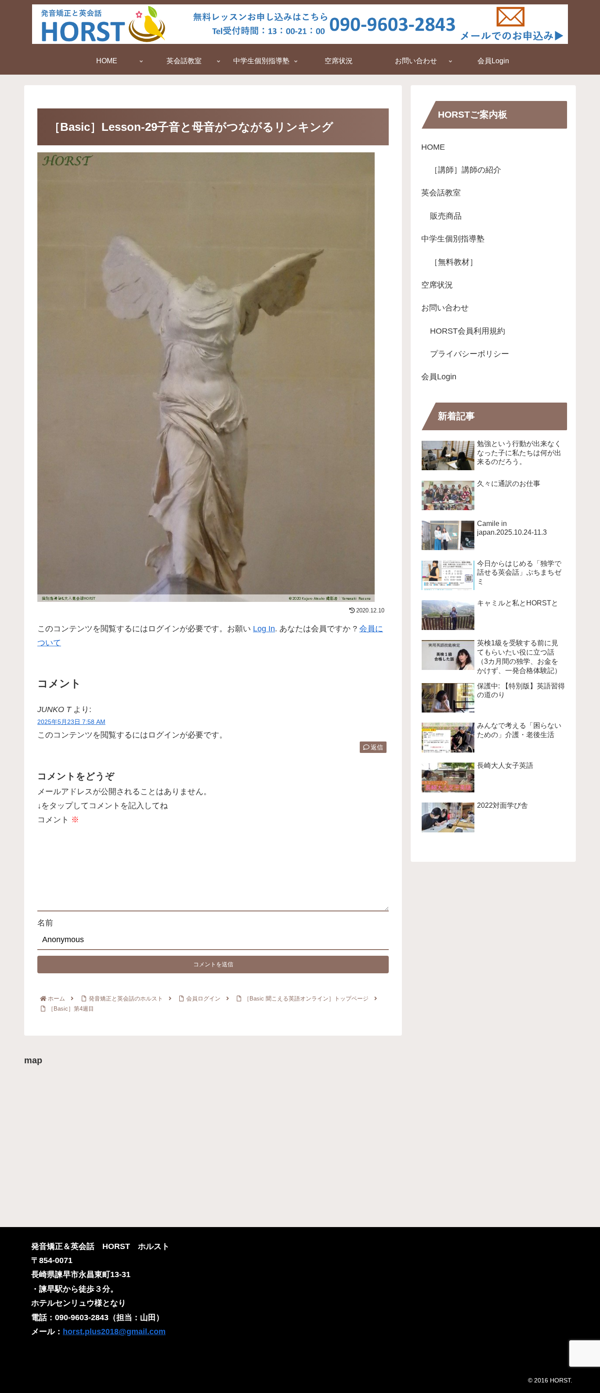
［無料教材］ (453, 262)
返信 (377, 747)
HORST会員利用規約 (467, 331)
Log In (264, 628)
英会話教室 (441, 192)
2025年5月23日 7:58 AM (71, 721)
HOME (433, 147)
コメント (58, 819)
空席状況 (437, 285)
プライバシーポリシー (469, 353)
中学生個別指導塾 (452, 238)
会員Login (438, 376)
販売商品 (446, 216)
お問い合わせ (445, 307)
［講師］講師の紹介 (465, 170)
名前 (45, 922)
